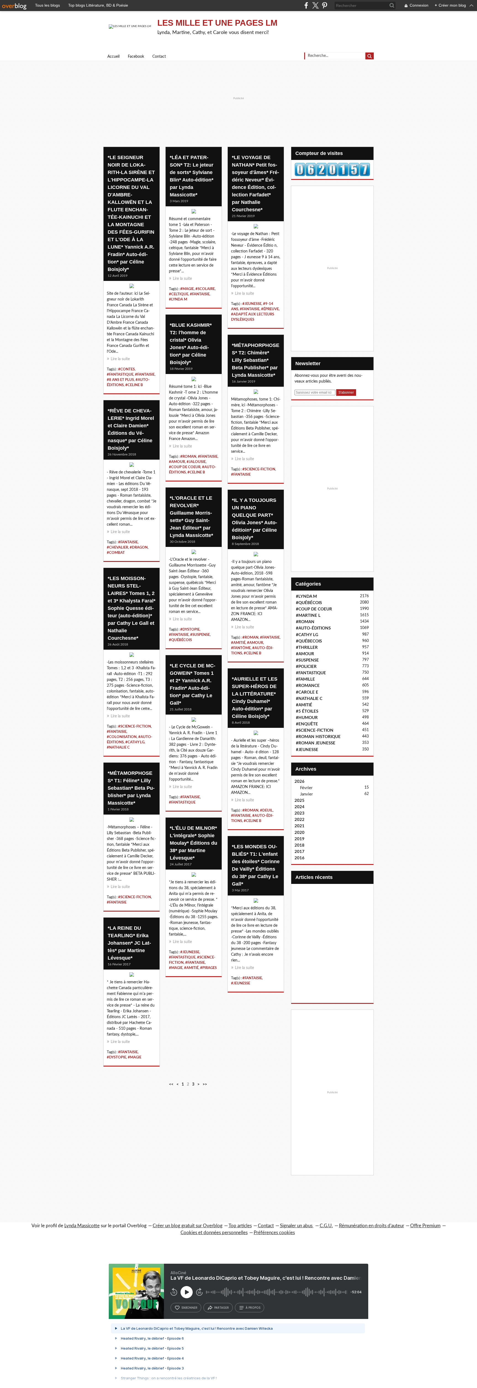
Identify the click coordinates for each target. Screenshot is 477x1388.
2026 (299, 781)
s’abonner (189, 1307)
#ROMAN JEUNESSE (315, 743)
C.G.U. (326, 1225)
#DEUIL (266, 810)
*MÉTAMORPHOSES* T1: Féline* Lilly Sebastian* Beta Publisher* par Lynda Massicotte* (131, 788)
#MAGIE (187, 289)
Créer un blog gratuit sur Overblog (187, 1225)
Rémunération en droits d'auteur (371, 1225)
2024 (299, 807)
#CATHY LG (134, 742)
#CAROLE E (307, 692)
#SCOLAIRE (205, 289)
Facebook (136, 57)
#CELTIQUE (178, 294)
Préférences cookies (274, 1232)
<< (171, 1084)
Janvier (306, 794)
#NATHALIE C (118, 747)
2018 (299, 845)
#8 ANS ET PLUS (120, 379)
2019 (299, 839)
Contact (159, 57)
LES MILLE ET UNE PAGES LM (217, 22)
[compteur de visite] (332, 169)
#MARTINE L (308, 615)
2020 (299, 833)
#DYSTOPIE (190, 629)
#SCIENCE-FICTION (258, 469)
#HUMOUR (307, 718)
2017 (299, 852)
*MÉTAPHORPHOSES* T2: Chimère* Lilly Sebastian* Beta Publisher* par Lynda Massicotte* (255, 360)
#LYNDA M (178, 299)
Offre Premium (425, 1225)
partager (221, 1307)
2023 (299, 813)
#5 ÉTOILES (307, 711)
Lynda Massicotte (82, 1225)
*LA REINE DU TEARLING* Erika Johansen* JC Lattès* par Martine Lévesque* (129, 943)
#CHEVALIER (117, 547)
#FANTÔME (241, 648)
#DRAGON (139, 547)
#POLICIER (306, 667)
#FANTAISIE (145, 374)
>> (205, 1084)
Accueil (113, 57)
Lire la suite (120, 359)
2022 (299, 820)
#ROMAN (188, 456)
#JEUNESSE (251, 303)
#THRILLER (307, 648)
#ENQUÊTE (307, 724)
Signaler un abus (297, 1225)
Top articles (240, 1225)
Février (306, 788)
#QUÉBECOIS (309, 641)
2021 (299, 826)
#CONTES (126, 369)
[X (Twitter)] (315, 5)
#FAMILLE (305, 679)
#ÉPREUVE (270, 309)
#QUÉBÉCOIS (180, 640)
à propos (253, 1307)
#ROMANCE (308, 686)
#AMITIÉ (238, 642)
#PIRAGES (208, 968)
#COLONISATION (122, 737)
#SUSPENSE (200, 634)
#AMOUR (177, 461)
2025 (299, 801)
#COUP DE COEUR (184, 467)
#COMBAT (116, 552)
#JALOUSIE (196, 461)
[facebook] (306, 5)
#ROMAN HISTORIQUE (318, 737)
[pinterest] (324, 5)
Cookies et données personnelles (214, 1232)
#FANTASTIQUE (120, 374)
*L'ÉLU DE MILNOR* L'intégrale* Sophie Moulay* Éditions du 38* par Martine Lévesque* (193, 843)
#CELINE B (134, 385)
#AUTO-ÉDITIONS (313, 628)
